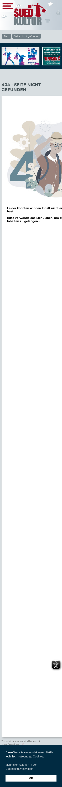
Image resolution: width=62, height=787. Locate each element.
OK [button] (31, 778)
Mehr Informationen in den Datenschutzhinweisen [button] (21, 766)
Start (6, 36)
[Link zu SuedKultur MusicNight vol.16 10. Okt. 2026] (20, 56)
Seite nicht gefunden (26, 36)
